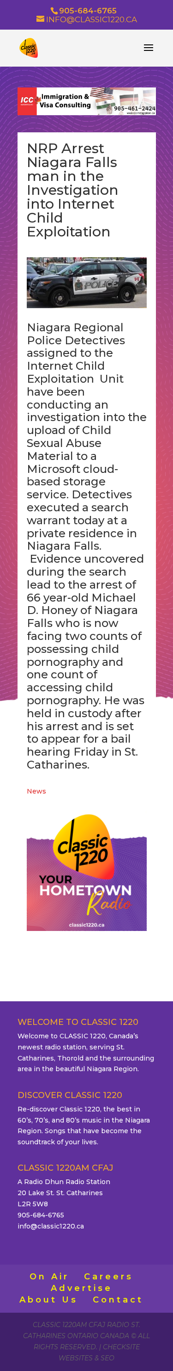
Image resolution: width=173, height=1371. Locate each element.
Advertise (82, 1288)
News (36, 791)
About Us (48, 1300)
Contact (118, 1300)
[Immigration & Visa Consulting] (87, 113)
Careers (108, 1277)
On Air (49, 1277)
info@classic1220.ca (51, 1226)
